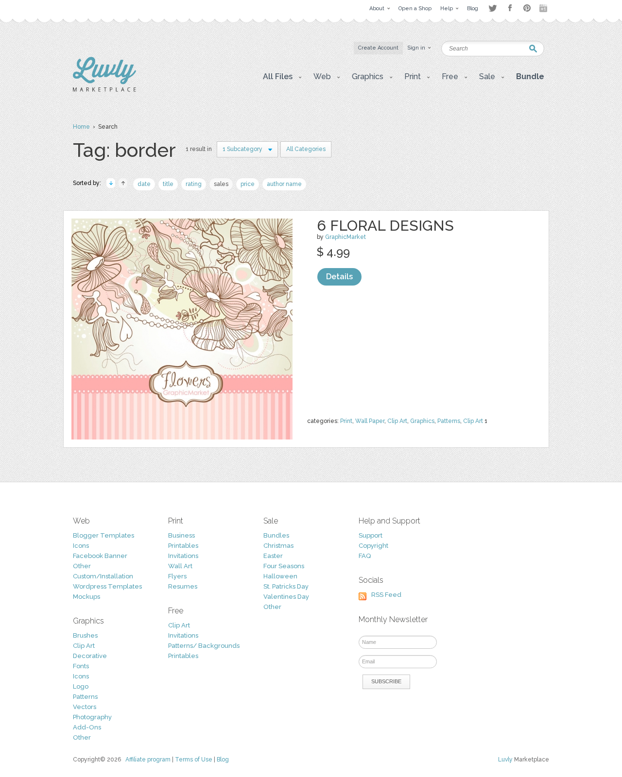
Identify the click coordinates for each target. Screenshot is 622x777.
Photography (92, 717)
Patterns (448, 421)
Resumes (182, 586)
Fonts (81, 666)
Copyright (373, 545)
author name (284, 184)
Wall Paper (369, 421)
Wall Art (180, 566)
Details (339, 276)
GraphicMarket (345, 237)
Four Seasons (283, 566)
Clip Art (397, 421)
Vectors (84, 706)
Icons (81, 545)
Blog (223, 759)
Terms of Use (193, 759)
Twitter (492, 8)
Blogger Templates (103, 535)
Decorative (90, 655)
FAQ (365, 555)
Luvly (505, 759)
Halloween (280, 576)
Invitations (183, 555)
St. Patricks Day (286, 586)
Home (81, 126)
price (248, 184)
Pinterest (527, 8)
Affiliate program (148, 759)
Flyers (177, 576)
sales (221, 184)
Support (370, 535)
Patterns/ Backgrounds (204, 645)
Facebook (510, 8)
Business (181, 535)
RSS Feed (386, 594)
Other (82, 566)
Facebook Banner (100, 555)
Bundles (276, 535)
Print (346, 421)
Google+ (544, 8)
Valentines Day (286, 596)
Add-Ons (87, 727)
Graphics (422, 421)
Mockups (86, 596)
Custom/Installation (103, 576)
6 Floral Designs (385, 225)
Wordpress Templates (107, 586)
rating (194, 184)
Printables (183, 545)
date (144, 184)
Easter (273, 555)
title (168, 184)
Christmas (278, 545)
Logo (80, 686)
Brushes (85, 635)
